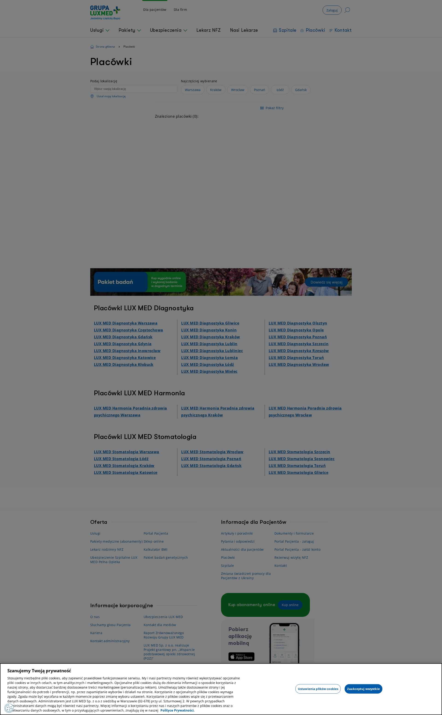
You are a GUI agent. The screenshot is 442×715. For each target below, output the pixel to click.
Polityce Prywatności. (177, 710)
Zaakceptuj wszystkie (363, 689)
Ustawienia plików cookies (318, 689)
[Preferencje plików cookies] (9, 708)
